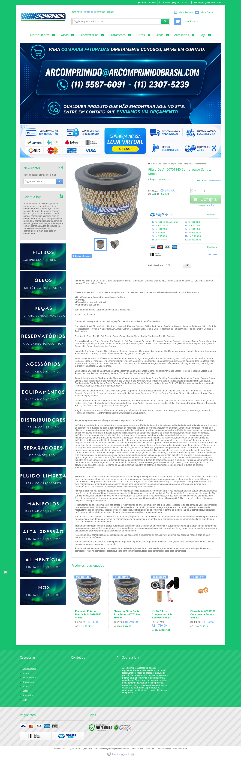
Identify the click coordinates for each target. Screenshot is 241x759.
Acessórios (28, 695)
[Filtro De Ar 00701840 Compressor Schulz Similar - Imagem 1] (100, 244)
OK (187, 265)
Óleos (25, 691)
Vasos (26, 673)
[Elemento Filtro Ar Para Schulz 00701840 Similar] (89, 602)
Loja (25, 700)
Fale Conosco (149, 2)
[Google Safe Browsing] (122, 727)
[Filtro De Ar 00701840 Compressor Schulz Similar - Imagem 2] (115, 244)
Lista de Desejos (83, 256)
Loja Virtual (162, 164)
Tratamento (28, 682)
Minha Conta (206, 12)
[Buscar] (165, 21)
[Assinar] (59, 181)
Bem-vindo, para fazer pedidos (93, 12)
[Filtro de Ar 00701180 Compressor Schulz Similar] (204, 602)
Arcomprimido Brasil (212, 180)
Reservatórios (29, 677)
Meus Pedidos (186, 12)
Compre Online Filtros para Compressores (187, 164)
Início (153, 164)
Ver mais (90, 615)
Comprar (208, 199)
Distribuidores (29, 669)
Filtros (26, 686)
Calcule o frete (155, 265)
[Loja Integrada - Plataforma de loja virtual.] (121, 754)
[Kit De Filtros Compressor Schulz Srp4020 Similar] (165, 604)
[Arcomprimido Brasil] (43, 17)
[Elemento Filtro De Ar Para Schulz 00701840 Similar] (127, 602)
